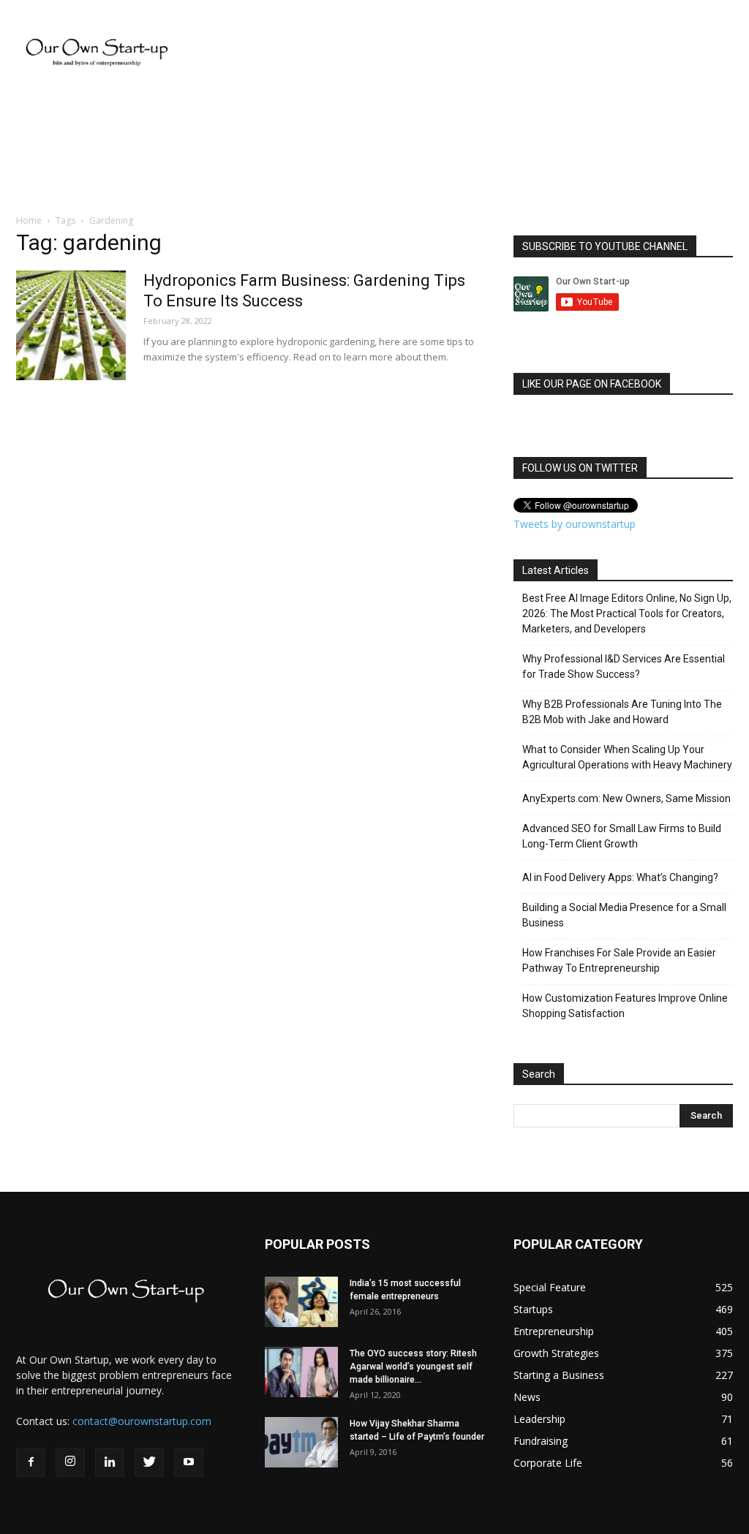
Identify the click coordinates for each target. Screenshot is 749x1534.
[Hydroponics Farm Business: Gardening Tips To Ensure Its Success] (71, 325)
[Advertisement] (467, 53)
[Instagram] (70, 1462)
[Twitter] (149, 1462)
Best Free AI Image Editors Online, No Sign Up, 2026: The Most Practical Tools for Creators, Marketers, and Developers (626, 613)
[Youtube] (188, 1462)
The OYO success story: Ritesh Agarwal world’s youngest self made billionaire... (413, 1366)
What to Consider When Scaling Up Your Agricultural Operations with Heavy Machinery (627, 757)
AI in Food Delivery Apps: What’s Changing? (620, 877)
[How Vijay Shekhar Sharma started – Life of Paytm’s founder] (301, 1442)
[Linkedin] (109, 1462)
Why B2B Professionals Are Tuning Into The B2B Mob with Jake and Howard (622, 711)
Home (29, 220)
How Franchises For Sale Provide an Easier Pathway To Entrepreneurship (619, 960)
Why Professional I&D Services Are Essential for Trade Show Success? (623, 666)
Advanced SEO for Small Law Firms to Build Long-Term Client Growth (621, 836)
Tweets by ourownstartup (574, 524)
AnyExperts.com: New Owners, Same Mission (626, 798)
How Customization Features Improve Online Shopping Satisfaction (625, 1005)
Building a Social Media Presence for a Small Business (624, 915)
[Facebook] (30, 1462)
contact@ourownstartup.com (141, 1421)
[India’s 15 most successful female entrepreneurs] (301, 1302)
